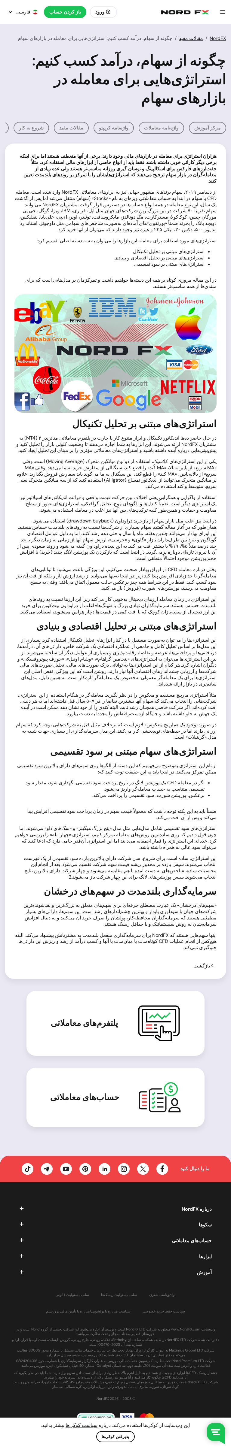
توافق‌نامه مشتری (162, 1295)
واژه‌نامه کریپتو (113, 128)
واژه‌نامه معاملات (161, 128)
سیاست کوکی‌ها (81, 1425)
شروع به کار (31, 128)
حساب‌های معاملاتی (84, 1097)
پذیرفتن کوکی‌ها (115, 1436)
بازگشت (201, 966)
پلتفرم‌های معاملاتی (84, 1023)
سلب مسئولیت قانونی (72, 1295)
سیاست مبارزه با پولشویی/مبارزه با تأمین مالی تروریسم (88, 1311)
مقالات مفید (191, 38)
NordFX (218, 38)
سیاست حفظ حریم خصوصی (164, 1311)
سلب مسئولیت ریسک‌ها (119, 1295)
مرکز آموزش (207, 128)
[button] (222, 12)
